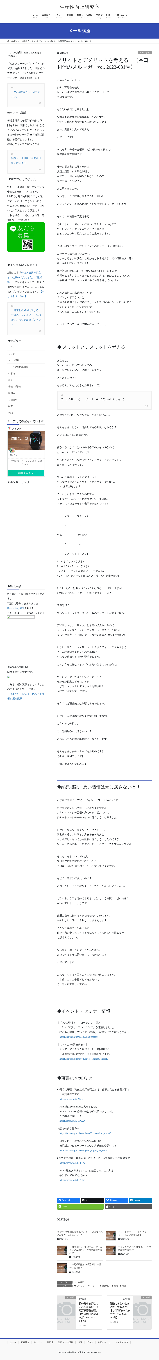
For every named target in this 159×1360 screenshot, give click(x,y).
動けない (106, 1286)
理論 (124, 1286)
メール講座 (145, 53)
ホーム (13, 1342)
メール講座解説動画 (18, 367)
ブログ (11, 353)
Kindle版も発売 (15, 608)
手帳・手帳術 (14, 386)
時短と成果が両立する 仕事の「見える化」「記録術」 (25, 277)
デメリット (81, 1286)
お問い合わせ (104, 1342)
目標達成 (12, 399)
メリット (94, 1286)
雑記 (10, 412)
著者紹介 (25, 1342)
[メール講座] (66, 1301)
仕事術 (11, 373)
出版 (10, 380)
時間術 (11, 393)
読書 (10, 406)
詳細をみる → (26, 473)
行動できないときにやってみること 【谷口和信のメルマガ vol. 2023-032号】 (121, 1310)
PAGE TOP (152, 1316)
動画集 (50, 1342)
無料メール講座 (65, 1342)
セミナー (12, 347)
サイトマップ (121, 1342)
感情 (116, 1286)
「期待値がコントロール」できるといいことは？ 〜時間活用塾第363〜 (85, 1250)
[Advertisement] (26, 534)
